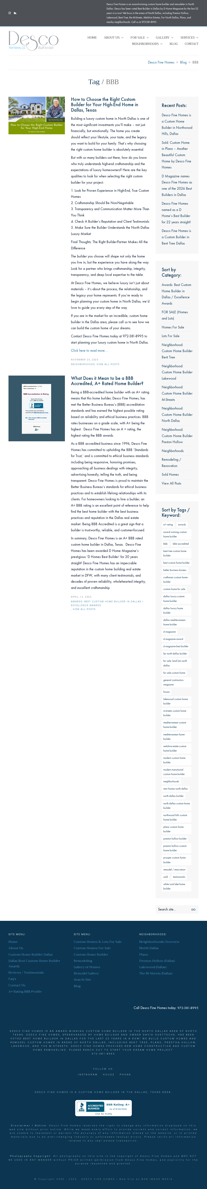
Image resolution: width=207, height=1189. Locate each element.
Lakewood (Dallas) (153, 967)
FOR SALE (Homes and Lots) (175, 315)
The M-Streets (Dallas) (155, 973)
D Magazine (169, 631)
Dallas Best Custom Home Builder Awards (34, 963)
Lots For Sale (171, 336)
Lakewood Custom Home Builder (175, 701)
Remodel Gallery (86, 973)
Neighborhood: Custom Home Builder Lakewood (177, 372)
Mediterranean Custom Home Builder (174, 724)
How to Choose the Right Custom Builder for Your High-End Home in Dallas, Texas (104, 105)
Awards (182, 524)
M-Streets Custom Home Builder (174, 713)
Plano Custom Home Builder (173, 829)
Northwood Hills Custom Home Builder (175, 817)
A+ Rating (168, 524)
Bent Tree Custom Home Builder (174, 553)
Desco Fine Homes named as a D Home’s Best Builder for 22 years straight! (176, 212)
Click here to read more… (89, 350)
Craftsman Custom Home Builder (175, 579)
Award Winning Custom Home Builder (175, 534)
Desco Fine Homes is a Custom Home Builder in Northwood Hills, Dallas (177, 124)
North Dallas (149, 948)
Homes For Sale (173, 327)
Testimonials (179, 876)
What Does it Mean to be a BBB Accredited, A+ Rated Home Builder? (107, 381)
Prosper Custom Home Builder (174, 860)
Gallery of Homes (87, 967)
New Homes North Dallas (175, 788)
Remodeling (83, 961)
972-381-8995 (188, 1008)
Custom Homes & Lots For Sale (98, 942)
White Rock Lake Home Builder (174, 886)
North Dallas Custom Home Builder (176, 805)
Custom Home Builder (91, 954)
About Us (15, 948)
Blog (77, 986)
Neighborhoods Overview (159, 942)
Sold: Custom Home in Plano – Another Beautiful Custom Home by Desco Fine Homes (176, 155)
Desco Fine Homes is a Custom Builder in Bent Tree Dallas (176, 237)
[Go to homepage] (33, 41)
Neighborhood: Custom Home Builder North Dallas (177, 414)
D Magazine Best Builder (175, 646)
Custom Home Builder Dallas (30, 954)
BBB (165, 543)
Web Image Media (157, 1179)
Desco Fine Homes (98, 1179)
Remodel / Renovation (174, 869)
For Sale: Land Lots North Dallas (175, 663)
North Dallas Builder (173, 795)
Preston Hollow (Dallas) (157, 961)
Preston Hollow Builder (175, 838)
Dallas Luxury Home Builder (173, 610)
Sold (165, 876)
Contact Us (16, 985)
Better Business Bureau (174, 570)
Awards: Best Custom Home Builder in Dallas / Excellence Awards (107, 603)
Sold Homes (170, 474)
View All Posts (108, 364)
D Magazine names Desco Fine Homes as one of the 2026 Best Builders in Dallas (177, 185)
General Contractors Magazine (173, 682)
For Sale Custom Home (174, 672)
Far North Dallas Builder (175, 653)
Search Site (82, 980)
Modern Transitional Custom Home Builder (174, 772)
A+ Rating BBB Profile (25, 991)
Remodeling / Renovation (171, 462)
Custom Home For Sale (174, 589)
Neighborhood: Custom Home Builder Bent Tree (177, 351)
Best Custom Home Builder (176, 562)
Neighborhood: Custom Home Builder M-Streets (177, 393)
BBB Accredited (181, 543)
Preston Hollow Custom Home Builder (175, 848)
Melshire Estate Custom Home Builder (174, 748)
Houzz (166, 691)
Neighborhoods (83, 364)
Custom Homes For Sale (92, 948)
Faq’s (12, 979)
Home (13, 942)
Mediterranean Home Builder (174, 736)
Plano (143, 954)
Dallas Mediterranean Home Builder (174, 622)
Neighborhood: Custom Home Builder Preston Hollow (177, 436)
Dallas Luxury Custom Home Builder (174, 598)
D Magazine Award (173, 639)
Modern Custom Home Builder (174, 760)
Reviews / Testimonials (26, 972)
